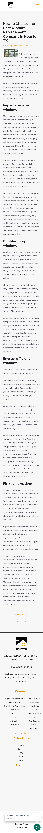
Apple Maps (14, 702)
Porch (14, 717)
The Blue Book (14, 721)
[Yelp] (25, 733)
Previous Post (21, 614)
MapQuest (34, 706)
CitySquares (34, 721)
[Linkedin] (18, 733)
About (21, 756)
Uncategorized (11, 45)
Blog (21, 752)
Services (21, 749)
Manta (35, 709)
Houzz (14, 713)
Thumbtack (14, 724)
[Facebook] (14, 733)
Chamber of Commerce (14, 706)
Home (21, 745)
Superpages (34, 702)
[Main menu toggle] (38, 5)
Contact (21, 760)
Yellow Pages (35, 698)
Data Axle (14, 709)
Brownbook (35, 728)
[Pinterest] (21, 733)
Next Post (21, 622)
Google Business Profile (14, 698)
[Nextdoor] (28, 733)
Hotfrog (34, 724)
